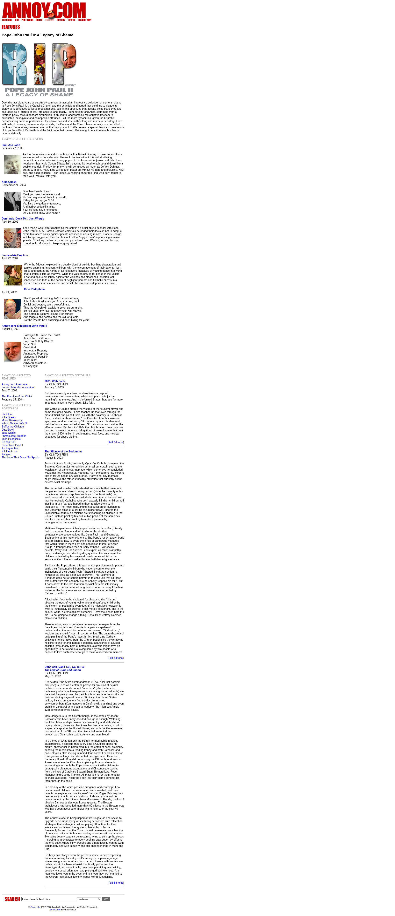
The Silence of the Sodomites (63, 451)
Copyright (35, 907)
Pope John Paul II (12, 445)
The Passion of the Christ (17, 396)
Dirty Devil (8, 429)
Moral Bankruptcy (12, 420)
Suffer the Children (13, 426)
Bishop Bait (8, 442)
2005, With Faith (55, 381)
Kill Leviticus (9, 451)
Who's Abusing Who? (14, 423)
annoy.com (54, 909)
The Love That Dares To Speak (20, 457)
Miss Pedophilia (34, 289)
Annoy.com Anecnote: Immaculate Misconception (18, 386)
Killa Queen (9, 181)
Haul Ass (7, 414)
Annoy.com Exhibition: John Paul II (24, 325)
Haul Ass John (11, 145)
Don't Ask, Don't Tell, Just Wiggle (23, 218)
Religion (6, 454)
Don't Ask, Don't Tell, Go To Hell (65, 668)
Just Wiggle (9, 432)
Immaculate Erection (15, 255)
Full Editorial (115, 442)
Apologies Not (10, 448)
